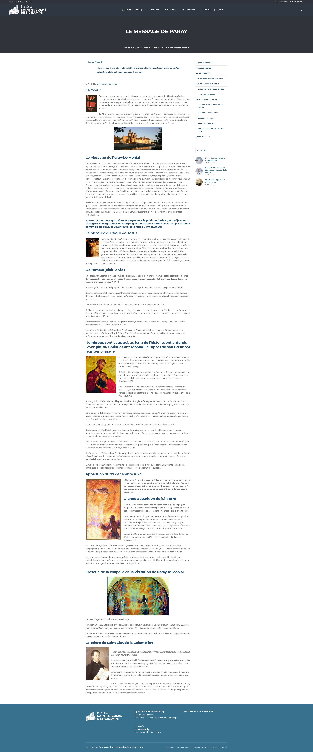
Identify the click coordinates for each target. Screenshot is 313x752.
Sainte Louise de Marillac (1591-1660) (211, 130)
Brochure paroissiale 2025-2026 (209, 78)
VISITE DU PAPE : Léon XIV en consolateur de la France (216, 170)
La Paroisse (137, 48)
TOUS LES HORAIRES (203, 68)
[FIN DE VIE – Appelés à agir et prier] (199, 182)
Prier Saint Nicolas (206, 123)
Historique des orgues (208, 113)
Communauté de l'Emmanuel (157, 48)
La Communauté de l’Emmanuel (211, 89)
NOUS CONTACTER (202, 136)
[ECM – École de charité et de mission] (199, 160)
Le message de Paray (206, 94)
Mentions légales (183, 747)
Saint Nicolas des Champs (206, 99)
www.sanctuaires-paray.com (106, 84)
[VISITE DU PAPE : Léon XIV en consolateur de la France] (199, 171)
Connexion (170, 747)
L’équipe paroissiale (203, 63)
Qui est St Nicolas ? (206, 118)
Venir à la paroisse (203, 73)
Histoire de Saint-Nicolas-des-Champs (211, 106)
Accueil (127, 48)
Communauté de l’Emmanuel (207, 84)
